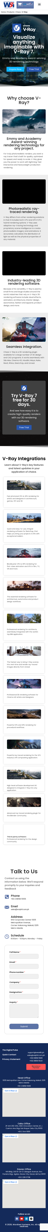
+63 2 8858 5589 (24, 1086)
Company (15, 982)
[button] (39, 4)
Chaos (18, 12)
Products (10, 12)
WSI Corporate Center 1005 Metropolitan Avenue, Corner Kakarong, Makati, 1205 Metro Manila (24, 923)
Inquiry (13, 1002)
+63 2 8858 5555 (18, 899)
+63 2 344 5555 (24, 1131)
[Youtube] (22, 1219)
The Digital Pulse (10, 1050)
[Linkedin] (26, 1219)
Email (12, 962)
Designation (16, 992)
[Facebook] (17, 1219)
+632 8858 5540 (36, 1061)
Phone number (17, 972)
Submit (24, 1026)
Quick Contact (9, 1054)
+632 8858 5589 (36, 1058)
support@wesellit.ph (36, 1052)
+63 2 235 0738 (24, 1177)
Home (3, 12)
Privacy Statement (11, 1059)
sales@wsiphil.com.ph (20, 909)
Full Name (15, 952)
